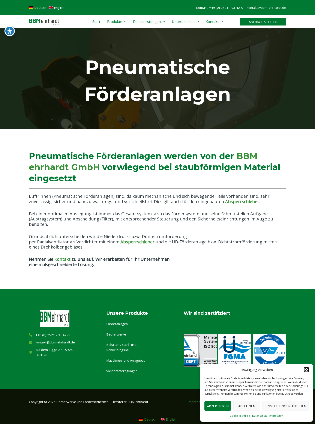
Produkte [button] (114, 21)
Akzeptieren (218, 406)
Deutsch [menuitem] (150, 419)
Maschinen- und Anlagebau (125, 360)
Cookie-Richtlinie (240, 416)
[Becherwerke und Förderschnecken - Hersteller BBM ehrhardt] (44, 21)
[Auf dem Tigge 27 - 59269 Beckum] (54, 352)
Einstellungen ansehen (285, 406)
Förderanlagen (117, 324)
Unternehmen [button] (183, 21)
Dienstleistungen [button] (147, 21)
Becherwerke (116, 334)
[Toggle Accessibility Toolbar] (9, 31)
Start (96, 21)
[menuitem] (148, 419)
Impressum (276, 416)
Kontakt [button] (212, 21)
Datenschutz (259, 416)
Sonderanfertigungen (121, 371)
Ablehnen (246, 406)
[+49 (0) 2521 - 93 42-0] (49, 335)
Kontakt (62, 259)
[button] (306, 369)
